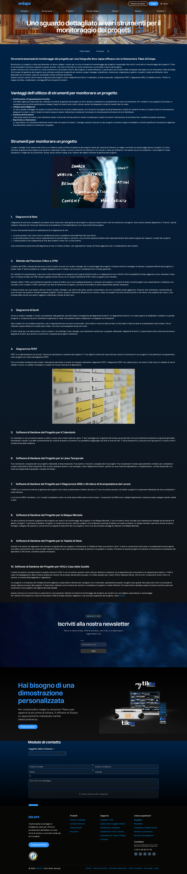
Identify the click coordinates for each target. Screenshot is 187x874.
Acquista (138, 820)
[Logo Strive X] (24, 4)
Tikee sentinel (75, 828)
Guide (156, 868)
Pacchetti (74, 831)
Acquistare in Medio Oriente (145, 828)
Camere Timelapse (77, 820)
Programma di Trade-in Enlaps (112, 835)
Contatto (104, 839)
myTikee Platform (77, 824)
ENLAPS (38, 868)
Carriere (88, 868)
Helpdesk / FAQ (106, 820)
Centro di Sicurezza (100, 868)
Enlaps (122, 596)
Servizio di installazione (143, 835)
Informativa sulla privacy (118, 868)
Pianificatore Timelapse (110, 828)
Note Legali (148, 868)
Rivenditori (138, 824)
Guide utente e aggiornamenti (112, 824)
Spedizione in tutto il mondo (112, 831)
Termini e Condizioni (135, 868)
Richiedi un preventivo (143, 831)
